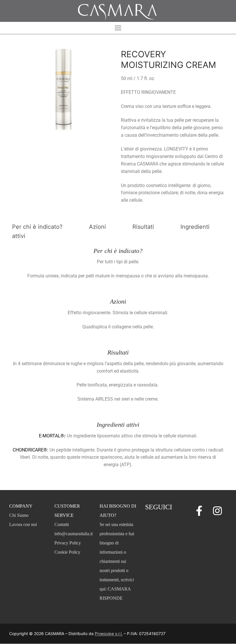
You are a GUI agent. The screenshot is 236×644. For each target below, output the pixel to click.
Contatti (61, 524)
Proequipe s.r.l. (109, 633)
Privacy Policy (67, 542)
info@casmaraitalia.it (73, 533)
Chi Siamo (18, 515)
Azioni (97, 226)
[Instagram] (217, 511)
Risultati (143, 226)
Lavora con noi (23, 524)
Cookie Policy (67, 552)
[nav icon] (118, 28)
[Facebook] (199, 511)
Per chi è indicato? (37, 226)
